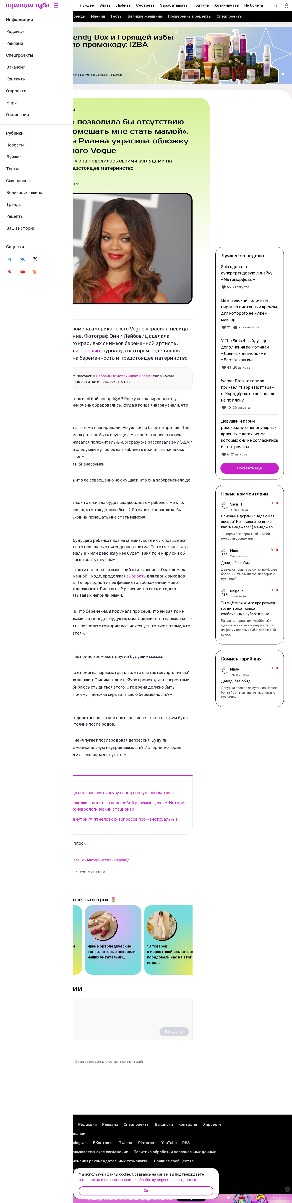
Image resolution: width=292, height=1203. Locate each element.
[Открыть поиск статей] (275, 5)
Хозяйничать (226, 5)
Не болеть (253, 5)
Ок (146, 1191)
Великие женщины (145, 16)
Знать (105, 5)
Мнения (98, 16)
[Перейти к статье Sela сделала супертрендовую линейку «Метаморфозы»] (250, 277)
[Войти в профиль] (286, 5)
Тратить (201, 5)
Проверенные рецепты (189, 16)
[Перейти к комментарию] (250, 521)
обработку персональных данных (167, 1180)
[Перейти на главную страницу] (27, 5)
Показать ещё (249, 468)
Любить (123, 5)
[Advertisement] (249, 171)
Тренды (78, 16)
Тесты (116, 16)
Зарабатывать (174, 5)
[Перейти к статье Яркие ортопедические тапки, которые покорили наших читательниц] (113, 940)
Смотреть (145, 5)
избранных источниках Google (123, 376)
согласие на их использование (106, 1180)
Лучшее (87, 5)
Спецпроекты (229, 16)
